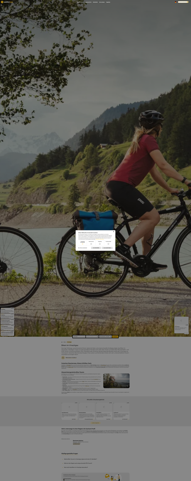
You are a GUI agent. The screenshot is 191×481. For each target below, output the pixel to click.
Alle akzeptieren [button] (107, 247)
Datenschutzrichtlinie (100, 239)
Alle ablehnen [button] (96, 247)
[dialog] (95, 240)
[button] (82, 248)
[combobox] (113, 231)
